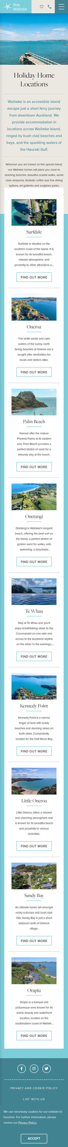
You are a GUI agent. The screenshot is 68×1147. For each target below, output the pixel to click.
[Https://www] (21, 1068)
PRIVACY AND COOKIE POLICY (34, 1088)
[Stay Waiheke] (16, 6)
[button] (4, 1128)
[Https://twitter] (46, 1068)
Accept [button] (34, 1138)
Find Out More (34, 277)
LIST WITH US (34, 1099)
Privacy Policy (27, 1122)
